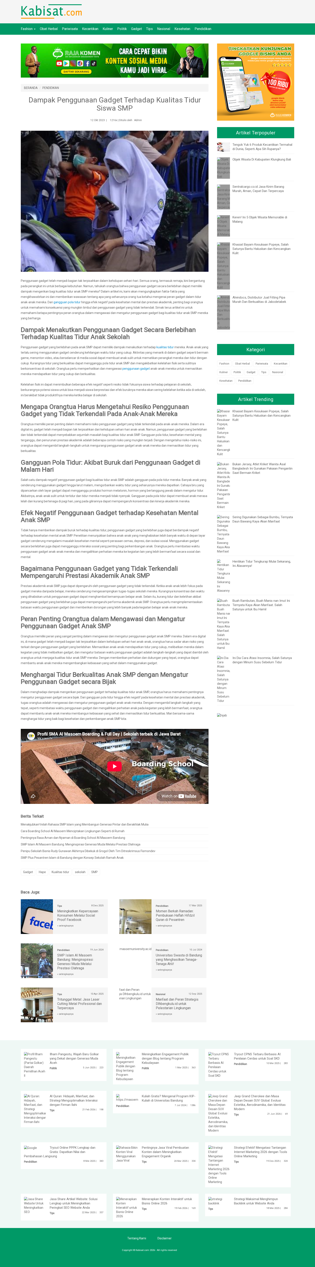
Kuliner (108, 29)
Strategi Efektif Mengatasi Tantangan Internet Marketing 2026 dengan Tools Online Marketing (260, 1152)
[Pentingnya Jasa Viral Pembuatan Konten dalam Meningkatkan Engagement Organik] (127, 1154)
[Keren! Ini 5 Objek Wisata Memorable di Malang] (225, 225)
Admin (138, 120)
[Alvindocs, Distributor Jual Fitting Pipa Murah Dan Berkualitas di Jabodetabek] (226, 312)
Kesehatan (182, 29)
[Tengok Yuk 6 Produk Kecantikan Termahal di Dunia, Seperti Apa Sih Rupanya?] (226, 147)
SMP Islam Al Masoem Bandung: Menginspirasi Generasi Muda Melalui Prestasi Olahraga (80, 844)
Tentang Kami (136, 1238)
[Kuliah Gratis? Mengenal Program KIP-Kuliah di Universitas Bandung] (137, 1097)
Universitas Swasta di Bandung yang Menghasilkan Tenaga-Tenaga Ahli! (179, 959)
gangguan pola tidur (67, 302)
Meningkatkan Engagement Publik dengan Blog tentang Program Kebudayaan (165, 1058)
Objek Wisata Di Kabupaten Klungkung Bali (261, 159)
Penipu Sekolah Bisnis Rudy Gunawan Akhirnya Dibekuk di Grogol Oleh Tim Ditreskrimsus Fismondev (88, 851)
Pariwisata (70, 29)
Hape (42, 872)
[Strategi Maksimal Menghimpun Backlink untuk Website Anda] (219, 1201)
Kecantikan (90, 29)
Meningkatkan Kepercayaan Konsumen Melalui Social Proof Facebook (77, 915)
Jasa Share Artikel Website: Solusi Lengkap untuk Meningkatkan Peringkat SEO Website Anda (74, 1203)
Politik (122, 29)
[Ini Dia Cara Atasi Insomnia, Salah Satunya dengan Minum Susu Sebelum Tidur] (223, 679)
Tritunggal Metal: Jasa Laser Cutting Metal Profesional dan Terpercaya (79, 1003)
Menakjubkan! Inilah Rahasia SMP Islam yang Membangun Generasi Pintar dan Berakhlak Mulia (84, 824)
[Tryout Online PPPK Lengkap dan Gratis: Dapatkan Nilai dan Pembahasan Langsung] (30, 1147)
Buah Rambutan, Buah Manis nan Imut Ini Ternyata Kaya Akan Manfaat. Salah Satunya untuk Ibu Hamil (261, 605)
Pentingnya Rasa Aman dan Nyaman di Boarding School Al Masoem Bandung (73, 837)
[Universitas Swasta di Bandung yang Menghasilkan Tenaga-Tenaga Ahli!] (136, 947)
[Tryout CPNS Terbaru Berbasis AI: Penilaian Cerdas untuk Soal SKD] (219, 1064)
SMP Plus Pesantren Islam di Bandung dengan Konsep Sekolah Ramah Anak (72, 857)
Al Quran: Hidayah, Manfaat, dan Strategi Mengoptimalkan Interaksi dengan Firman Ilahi (74, 1100)
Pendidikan (203, 29)
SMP (94, 872)
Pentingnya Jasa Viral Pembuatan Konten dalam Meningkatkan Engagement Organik (165, 1152)
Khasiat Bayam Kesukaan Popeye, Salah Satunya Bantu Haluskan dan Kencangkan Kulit (261, 249)
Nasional (163, 29)
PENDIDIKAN (50, 88)
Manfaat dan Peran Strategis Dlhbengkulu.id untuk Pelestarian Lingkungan (177, 1003)
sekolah (80, 872)
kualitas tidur (165, 347)
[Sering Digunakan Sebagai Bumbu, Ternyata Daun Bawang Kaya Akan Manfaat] (224, 534)
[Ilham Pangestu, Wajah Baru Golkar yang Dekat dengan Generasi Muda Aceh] (35, 1064)
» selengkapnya (65, 925)
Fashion (27, 29)
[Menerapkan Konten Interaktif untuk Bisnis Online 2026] (127, 1207)
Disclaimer (165, 1238)
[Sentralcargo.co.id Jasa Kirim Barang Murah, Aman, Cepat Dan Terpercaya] (229, 196)
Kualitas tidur (60, 872)
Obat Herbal (49, 29)
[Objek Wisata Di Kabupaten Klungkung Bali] (224, 167)
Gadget (136, 29)
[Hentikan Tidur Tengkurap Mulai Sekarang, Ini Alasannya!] (224, 575)
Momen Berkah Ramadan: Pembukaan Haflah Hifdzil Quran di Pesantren (175, 915)
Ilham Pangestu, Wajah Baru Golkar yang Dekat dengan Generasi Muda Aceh (74, 1058)
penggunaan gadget (136, 368)
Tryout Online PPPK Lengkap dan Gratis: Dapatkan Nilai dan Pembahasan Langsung (59, 1152)
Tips (149, 29)
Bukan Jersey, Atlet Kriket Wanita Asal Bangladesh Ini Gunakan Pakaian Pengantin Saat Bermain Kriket (262, 468)
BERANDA (31, 88)
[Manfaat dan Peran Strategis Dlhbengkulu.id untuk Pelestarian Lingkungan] (135, 993)
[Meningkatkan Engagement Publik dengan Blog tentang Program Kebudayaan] (127, 1066)
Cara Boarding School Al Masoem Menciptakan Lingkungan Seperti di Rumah (72, 831)
